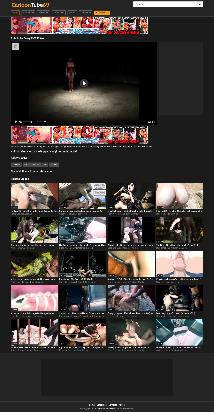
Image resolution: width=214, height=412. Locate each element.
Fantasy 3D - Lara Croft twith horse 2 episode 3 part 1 (180, 211)
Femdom (72, 350)
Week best (43, 13)
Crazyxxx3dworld (32, 165)
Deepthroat (30, 282)
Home (15, 13)
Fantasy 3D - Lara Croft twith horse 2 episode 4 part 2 (34, 211)
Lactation (23, 316)
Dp (172, 350)
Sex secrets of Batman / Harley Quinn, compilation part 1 (82, 313)
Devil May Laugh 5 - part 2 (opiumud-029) (175, 313)
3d (45, 165)
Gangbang (165, 248)
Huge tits (20, 282)
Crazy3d (16, 165)
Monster (63, 350)
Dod (116, 316)
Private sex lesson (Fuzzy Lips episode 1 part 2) (178, 279)
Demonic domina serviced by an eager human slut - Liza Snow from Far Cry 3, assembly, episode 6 (34, 245)
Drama (21, 350)
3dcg (90, 248)
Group (110, 316)
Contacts (113, 405)
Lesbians (112, 248)
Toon (186, 316)
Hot (158, 248)
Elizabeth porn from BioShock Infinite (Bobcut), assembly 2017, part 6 (131, 211)
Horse (13, 214)
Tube (19, 4)
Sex (158, 282)
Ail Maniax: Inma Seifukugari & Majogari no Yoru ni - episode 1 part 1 (34, 313)
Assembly (117, 214)
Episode (20, 214)
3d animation (98, 316)
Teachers (169, 282)
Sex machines (180, 350)
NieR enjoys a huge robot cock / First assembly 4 (82, 245)
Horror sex (170, 316)
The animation (114, 282)
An (12, 248)
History (72, 13)
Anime (14, 350)
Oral (163, 282)
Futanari (31, 248)
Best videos (28, 13)
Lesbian (75, 316)
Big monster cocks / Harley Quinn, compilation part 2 (82, 347)
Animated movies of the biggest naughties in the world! (44, 151)
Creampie (40, 282)
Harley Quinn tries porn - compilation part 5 (128, 347)
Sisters (62, 214)
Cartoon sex (127, 350)
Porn (85, 214)
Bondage (29, 350)
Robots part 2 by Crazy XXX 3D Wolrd (76, 279)
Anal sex (133, 282)
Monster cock (81, 248)
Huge (61, 248)
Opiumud (160, 316)
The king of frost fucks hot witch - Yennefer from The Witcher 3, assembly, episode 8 (180, 245)
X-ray (177, 282)
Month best (59, 13)
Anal (13, 282)
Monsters (183, 248)
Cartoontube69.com (106, 408)
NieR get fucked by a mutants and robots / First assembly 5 (180, 347)
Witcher (134, 248)
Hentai (40, 316)
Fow (168, 350)
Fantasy (179, 316)
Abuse (122, 405)
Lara (27, 214)
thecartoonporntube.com (37, 171)
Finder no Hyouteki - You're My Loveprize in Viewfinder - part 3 (34, 347)
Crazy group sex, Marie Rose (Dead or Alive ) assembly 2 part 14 (131, 313)
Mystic (141, 282)
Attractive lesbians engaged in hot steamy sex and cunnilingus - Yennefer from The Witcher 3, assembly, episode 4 (131, 245)
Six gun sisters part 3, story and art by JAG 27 (80, 211)
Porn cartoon (85, 316)
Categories (86, 13)
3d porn (53, 165)
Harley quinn (65, 316)
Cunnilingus (122, 248)
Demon (125, 282)
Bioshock (135, 214)
